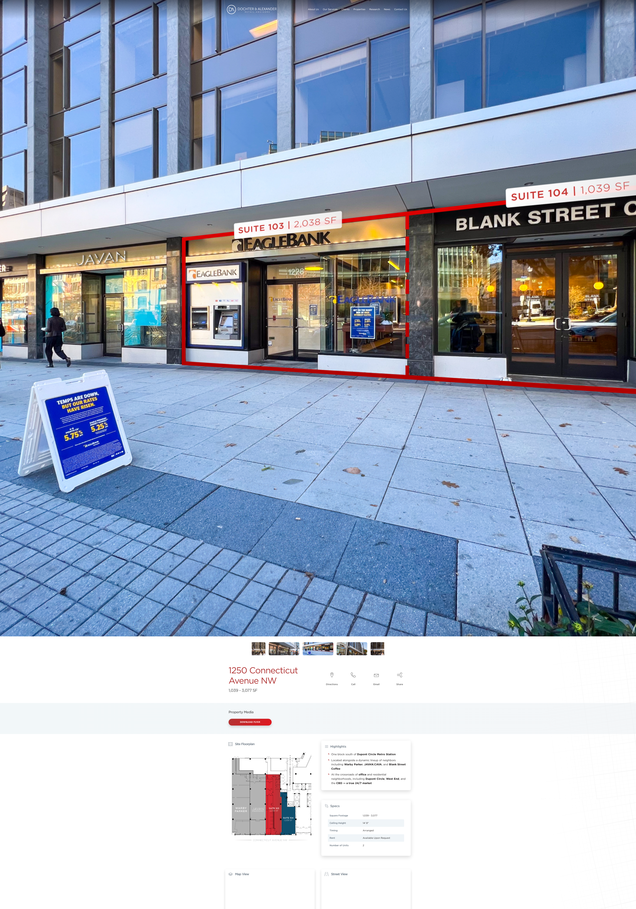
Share (399, 684)
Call (353, 684)
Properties (359, 9)
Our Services (330, 9)
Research (374, 9)
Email (376, 684)
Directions (332, 684)
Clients (345, 9)
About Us (313, 9)
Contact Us (400, 9)
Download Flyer (250, 722)
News (387, 9)
